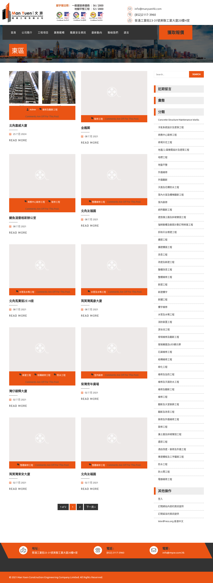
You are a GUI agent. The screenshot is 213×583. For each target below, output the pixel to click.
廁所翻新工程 (165, 209)
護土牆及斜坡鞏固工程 (169, 434)
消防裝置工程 (165, 322)
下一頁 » (91, 506)
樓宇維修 (162, 307)
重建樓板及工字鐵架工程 (171, 456)
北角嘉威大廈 (18, 125)
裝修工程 (98, 119)
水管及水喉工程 (26, 292)
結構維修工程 (43, 375)
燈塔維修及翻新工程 (168, 337)
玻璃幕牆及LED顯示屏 (169, 344)
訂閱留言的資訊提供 (168, 513)
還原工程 (162, 441)
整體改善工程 (165, 269)
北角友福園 (88, 210)
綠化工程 (162, 367)
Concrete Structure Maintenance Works (178, 119)
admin (33, 109)
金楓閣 (85, 127)
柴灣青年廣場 (90, 384)
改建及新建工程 (166, 262)
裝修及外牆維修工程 (168, 419)
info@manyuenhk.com (148, 8)
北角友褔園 (88, 474)
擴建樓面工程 (165, 247)
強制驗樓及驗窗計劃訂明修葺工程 (175, 224)
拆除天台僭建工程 (167, 232)
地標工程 (162, 157)
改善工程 (162, 254)
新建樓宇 (162, 292)
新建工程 (26, 375)
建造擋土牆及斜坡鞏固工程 (172, 217)
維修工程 (162, 396)
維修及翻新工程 (50, 109)
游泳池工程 (164, 329)
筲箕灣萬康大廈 (91, 300)
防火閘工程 (164, 471)
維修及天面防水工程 (168, 382)
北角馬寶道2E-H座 (21, 300)
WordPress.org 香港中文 (170, 521)
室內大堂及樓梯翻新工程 (171, 194)
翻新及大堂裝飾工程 (168, 404)
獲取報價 (175, 32)
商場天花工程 (165, 142)
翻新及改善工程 (166, 411)
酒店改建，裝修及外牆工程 (172, 449)
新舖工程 (162, 299)
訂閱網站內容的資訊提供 (171, 506)
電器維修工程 (165, 479)
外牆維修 (162, 172)
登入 (160, 498)
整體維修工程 (98, 202)
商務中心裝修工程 (36, 202)
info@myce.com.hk (173, 552)
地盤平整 (162, 164)
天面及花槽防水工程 (168, 187)
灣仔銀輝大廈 (18, 391)
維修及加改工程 (166, 374)
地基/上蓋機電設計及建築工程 (173, 149)
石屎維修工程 (165, 352)
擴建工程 (162, 239)
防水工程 (61, 375)
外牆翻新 (162, 179)
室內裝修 (98, 375)
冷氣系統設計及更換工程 (171, 127)
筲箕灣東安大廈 (19, 474)
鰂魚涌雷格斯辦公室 (22, 217)
